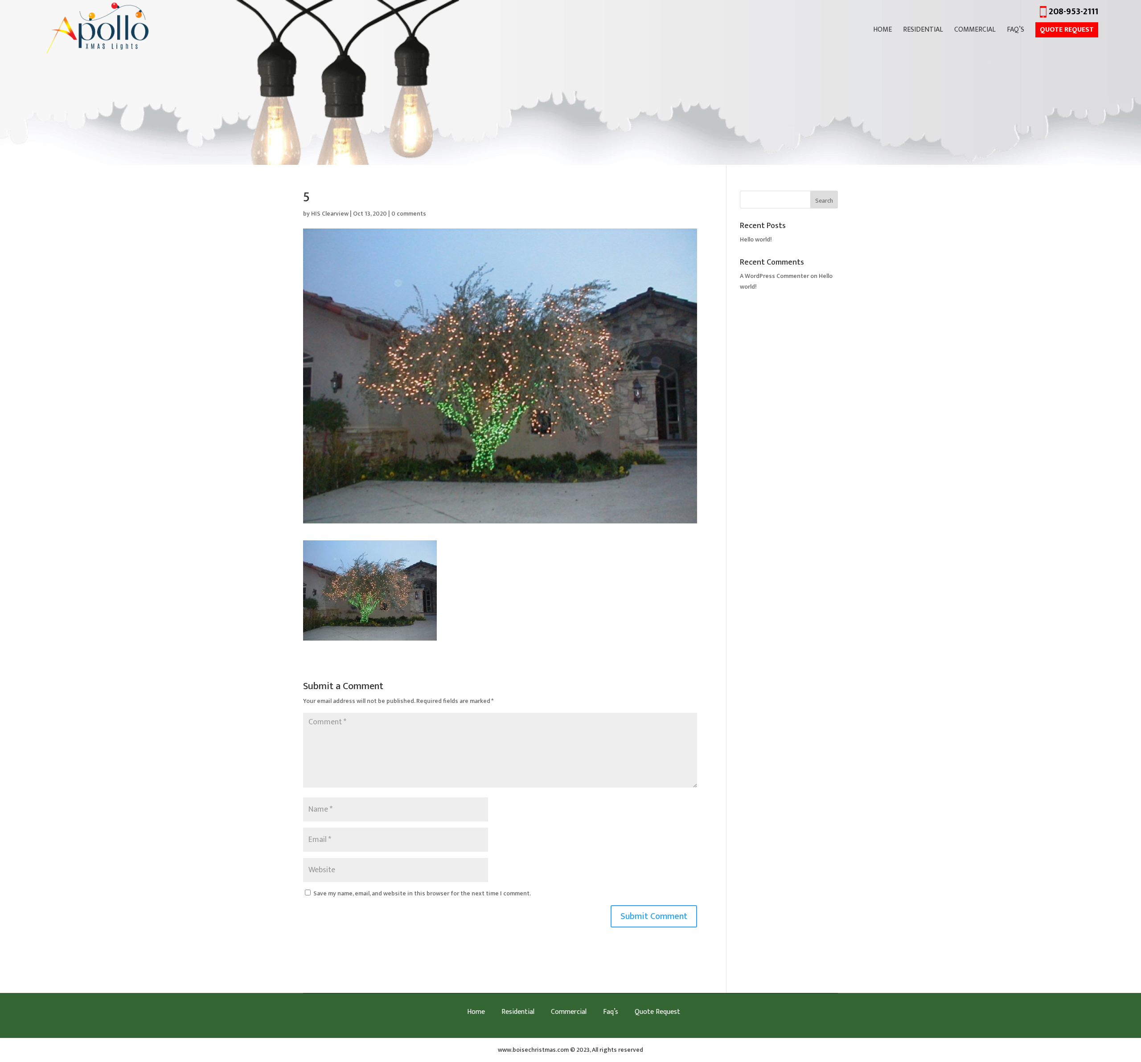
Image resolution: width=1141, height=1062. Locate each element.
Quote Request (1067, 30)
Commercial (975, 31)
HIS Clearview (330, 213)
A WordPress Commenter (774, 276)
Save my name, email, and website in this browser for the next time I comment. (422, 893)
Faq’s (1015, 31)
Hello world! (756, 239)
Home (882, 31)
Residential (923, 31)
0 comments (408, 213)
